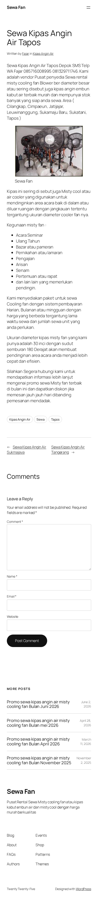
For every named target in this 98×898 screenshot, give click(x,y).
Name (12, 576)
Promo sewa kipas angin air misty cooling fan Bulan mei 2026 (38, 722)
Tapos (55, 419)
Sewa (40, 419)
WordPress (83, 889)
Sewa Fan (16, 7)
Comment (15, 521)
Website (12, 616)
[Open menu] (88, 7)
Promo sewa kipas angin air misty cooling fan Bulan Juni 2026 (38, 704)
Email (11, 596)
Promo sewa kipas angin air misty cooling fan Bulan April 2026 (38, 741)
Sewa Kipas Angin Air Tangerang (68, 449)
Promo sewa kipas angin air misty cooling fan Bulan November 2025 (39, 760)
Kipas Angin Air (43, 53)
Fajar (25, 53)
